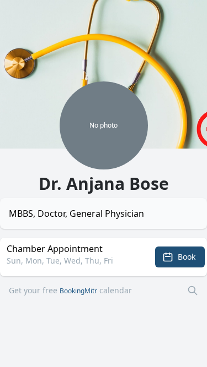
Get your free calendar (70, 290)
